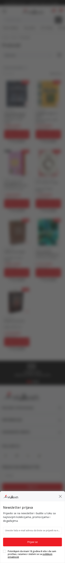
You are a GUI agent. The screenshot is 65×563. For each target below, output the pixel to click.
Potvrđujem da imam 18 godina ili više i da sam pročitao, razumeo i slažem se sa (32, 554)
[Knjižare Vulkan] (10, 496)
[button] (60, 496)
